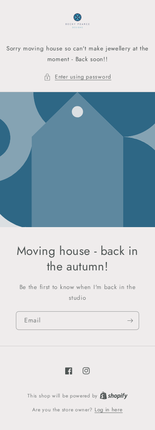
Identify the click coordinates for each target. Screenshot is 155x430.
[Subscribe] (130, 320)
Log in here (109, 409)
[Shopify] (114, 395)
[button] (77, 77)
